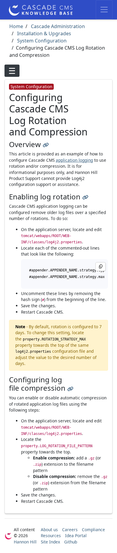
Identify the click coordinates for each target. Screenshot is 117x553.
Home (16, 26)
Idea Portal (76, 535)
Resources (51, 535)
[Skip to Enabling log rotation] (85, 196)
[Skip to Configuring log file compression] (70, 388)
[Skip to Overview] (46, 144)
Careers (70, 529)
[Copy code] (100, 266)
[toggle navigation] (104, 9)
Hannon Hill (25, 542)
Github (70, 542)
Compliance (93, 529)
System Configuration (41, 40)
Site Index (50, 542)
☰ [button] (12, 70)
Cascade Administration (57, 26)
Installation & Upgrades (43, 33)
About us (49, 529)
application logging (74, 160)
